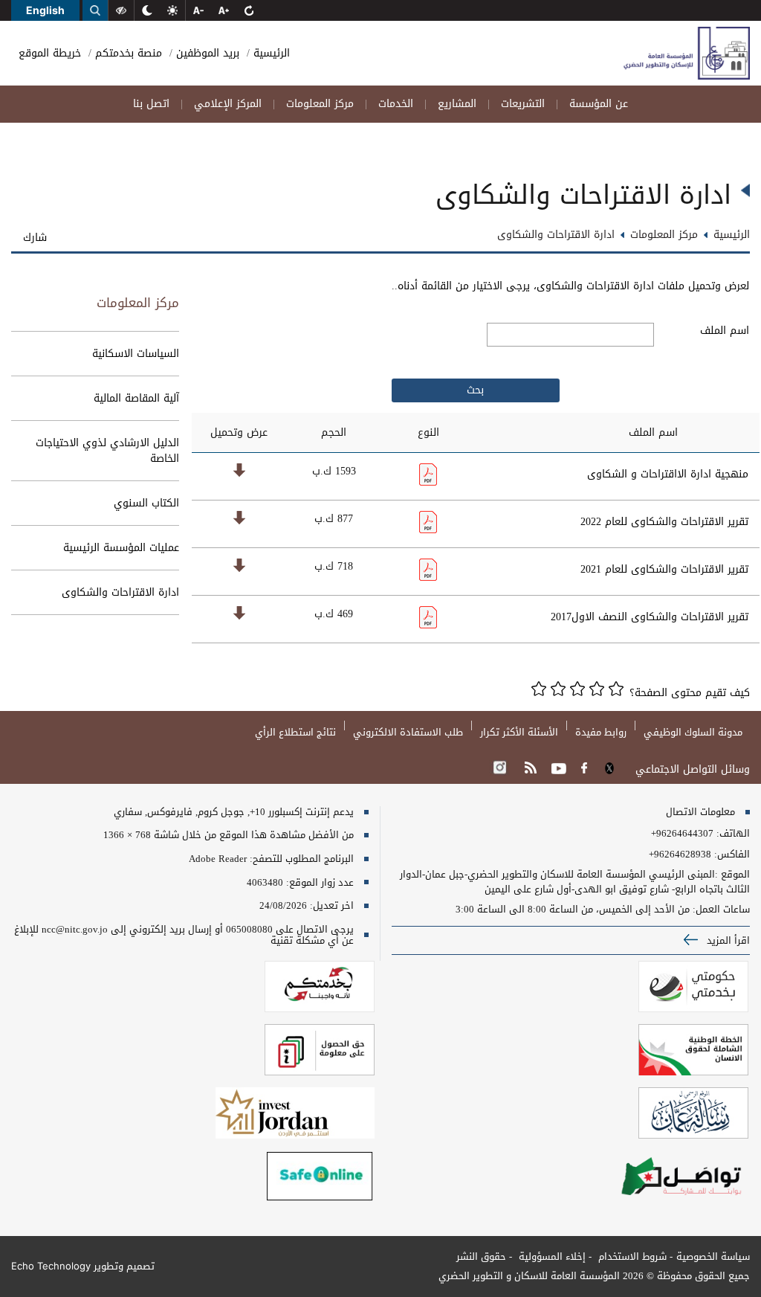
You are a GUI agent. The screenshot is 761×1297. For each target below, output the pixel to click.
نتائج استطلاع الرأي (295, 732)
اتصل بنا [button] (151, 104)
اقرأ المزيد (727, 940)
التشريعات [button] (523, 104)
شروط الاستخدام (631, 1256)
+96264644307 (682, 833)
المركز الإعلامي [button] (228, 104)
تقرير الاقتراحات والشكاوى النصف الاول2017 (649, 617)
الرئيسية (270, 53)
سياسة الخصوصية (713, 1256)
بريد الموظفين (205, 53)
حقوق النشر (481, 1256)
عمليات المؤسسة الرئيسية (121, 548)
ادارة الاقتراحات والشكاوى (120, 592)
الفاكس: (732, 854)
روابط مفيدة (600, 732)
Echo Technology (51, 1266)
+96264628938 (680, 854)
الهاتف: (731, 833)
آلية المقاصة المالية (136, 398)
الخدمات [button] (395, 104)
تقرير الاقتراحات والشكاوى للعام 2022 (664, 522)
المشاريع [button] (457, 104)
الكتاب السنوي (146, 503)
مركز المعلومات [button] (320, 104)
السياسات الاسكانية (135, 354)
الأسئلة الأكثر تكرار (519, 732)
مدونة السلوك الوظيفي (693, 732)
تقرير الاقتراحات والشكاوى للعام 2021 (664, 569)
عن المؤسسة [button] (598, 104)
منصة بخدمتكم (126, 53)
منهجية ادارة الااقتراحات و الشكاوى (667, 474)
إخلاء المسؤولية (551, 1256)
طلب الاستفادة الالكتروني (408, 732)
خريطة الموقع (50, 53)
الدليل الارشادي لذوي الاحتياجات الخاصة (107, 451)
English (45, 10)
